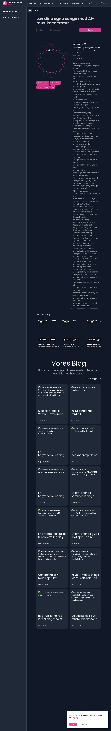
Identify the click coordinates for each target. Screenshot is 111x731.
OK (73, 724)
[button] (14, 11)
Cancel (84, 724)
